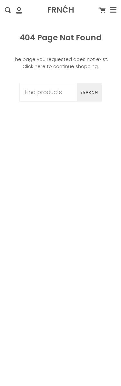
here (40, 66)
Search (89, 92)
